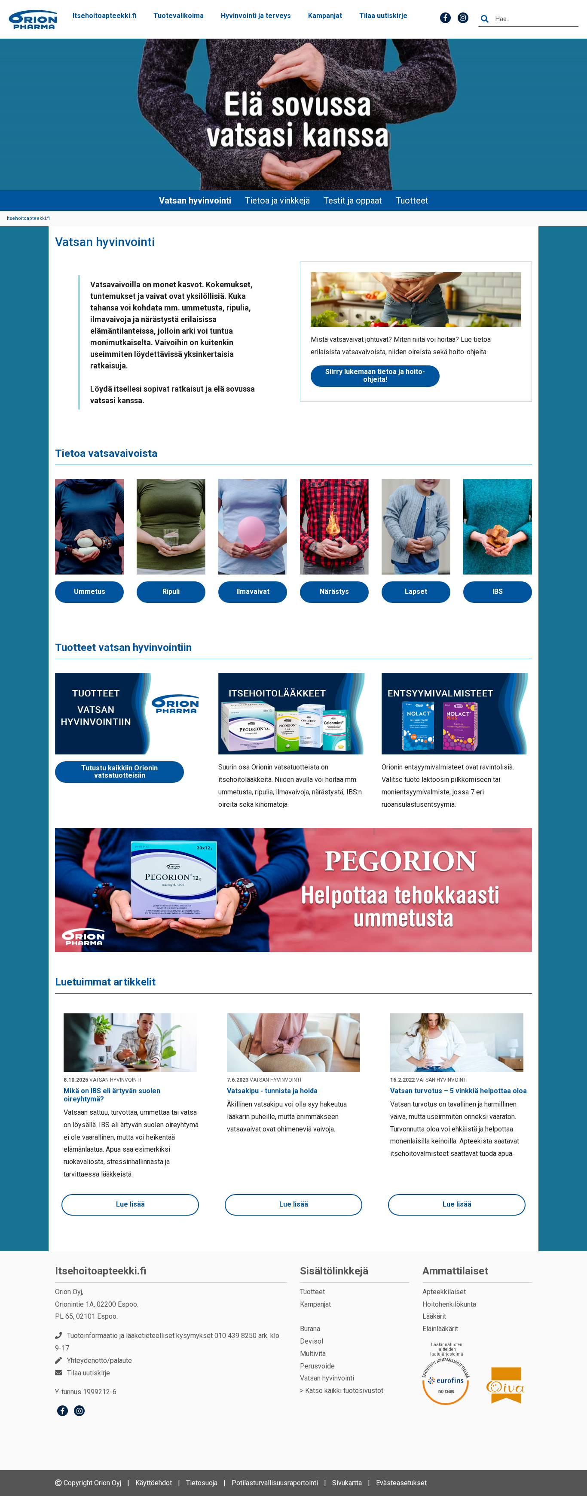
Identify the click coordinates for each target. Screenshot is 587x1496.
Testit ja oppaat (353, 200)
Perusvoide (317, 1366)
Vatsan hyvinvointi (195, 200)
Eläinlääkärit (440, 1329)
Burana (310, 1329)
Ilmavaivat (252, 591)
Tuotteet (412, 200)
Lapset (416, 591)
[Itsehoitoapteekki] (33, 19)
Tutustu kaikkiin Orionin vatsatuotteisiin (119, 772)
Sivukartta (347, 1483)
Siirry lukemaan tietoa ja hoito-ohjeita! (375, 375)
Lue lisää (130, 1204)
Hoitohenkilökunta (449, 1304)
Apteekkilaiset (444, 1292)
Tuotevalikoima (178, 16)
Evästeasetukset (401, 1483)
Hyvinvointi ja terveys (256, 16)
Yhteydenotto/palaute (99, 1360)
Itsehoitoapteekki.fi (104, 16)
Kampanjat (325, 16)
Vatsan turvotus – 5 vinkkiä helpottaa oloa (458, 1091)
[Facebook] (62, 1412)
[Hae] (484, 19)
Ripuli (171, 591)
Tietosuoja (201, 1483)
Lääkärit (434, 1316)
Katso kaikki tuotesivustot (344, 1391)
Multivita (313, 1354)
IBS (497, 591)
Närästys (334, 591)
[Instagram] (79, 1412)
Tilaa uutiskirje (383, 16)
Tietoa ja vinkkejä (277, 200)
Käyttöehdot (153, 1483)
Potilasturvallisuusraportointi (275, 1483)
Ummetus (89, 591)
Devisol (311, 1341)
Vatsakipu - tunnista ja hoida (272, 1091)
